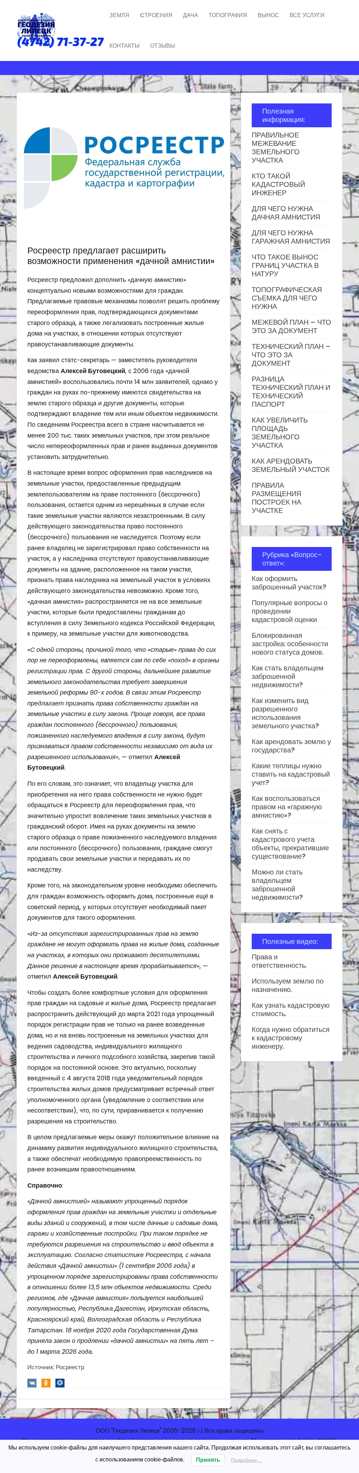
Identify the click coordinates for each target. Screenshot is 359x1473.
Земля (119, 15)
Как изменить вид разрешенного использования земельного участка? (285, 713)
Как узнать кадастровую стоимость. (291, 1009)
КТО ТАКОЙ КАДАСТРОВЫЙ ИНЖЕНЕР (278, 184)
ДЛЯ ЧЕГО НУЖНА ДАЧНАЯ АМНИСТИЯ (286, 212)
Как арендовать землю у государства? (291, 745)
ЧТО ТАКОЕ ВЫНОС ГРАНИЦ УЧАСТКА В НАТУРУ (285, 265)
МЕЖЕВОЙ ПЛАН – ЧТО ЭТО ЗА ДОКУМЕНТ (291, 326)
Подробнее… (246, 1460)
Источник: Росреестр (55, 1367)
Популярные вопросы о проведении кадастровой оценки (289, 611)
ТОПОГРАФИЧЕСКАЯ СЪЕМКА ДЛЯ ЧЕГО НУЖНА (287, 298)
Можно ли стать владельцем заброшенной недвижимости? (277, 884)
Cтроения (156, 15)
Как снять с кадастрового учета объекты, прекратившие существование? (290, 843)
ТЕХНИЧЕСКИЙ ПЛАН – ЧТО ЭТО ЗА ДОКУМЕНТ (291, 354)
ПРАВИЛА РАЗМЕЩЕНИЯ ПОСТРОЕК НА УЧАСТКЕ (276, 498)
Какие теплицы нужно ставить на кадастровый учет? (291, 774)
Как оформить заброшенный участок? (289, 582)
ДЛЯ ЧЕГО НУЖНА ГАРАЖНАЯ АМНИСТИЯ (291, 237)
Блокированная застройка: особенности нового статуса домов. (290, 643)
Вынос (268, 15)
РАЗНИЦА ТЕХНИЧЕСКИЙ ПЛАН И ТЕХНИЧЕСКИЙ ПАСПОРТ (291, 391)
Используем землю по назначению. (288, 985)
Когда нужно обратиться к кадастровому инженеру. (291, 1037)
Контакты (124, 46)
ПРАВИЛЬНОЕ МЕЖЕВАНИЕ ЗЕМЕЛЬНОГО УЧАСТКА (276, 147)
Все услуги (307, 15)
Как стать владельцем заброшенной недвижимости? (288, 676)
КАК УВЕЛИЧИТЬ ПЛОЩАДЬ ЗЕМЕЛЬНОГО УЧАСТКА (280, 433)
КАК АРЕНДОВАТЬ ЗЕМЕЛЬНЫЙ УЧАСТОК (291, 465)
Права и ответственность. (279, 961)
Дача (190, 15)
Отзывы (162, 46)
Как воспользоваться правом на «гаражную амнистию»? (287, 806)
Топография (228, 15)
